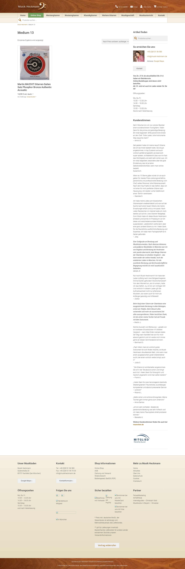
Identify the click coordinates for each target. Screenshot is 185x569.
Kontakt (161, 15)
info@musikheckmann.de (65, 473)
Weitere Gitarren (109, 15)
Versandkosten (31, 97)
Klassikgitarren (90, 15)
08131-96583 (123, 7)
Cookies (136, 478)
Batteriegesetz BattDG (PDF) (105, 478)
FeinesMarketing (139, 495)
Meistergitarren (53, 15)
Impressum (137, 481)
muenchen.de (138, 425)
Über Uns (136, 473)
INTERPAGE (137, 498)
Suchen (21, 20)
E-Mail (136, 7)
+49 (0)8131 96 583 (154, 52)
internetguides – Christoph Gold (145, 500)
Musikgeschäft (127, 15)
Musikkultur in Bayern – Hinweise (145, 503)
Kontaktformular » (66, 481)
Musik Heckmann (22, 24)
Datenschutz (138, 476)
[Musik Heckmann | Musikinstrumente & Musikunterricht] (32, 6)
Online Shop (36, 15)
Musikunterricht (146, 15)
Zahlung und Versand (103, 473)
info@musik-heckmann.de (157, 56)
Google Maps (159, 61)
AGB (96, 471)
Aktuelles (136, 471)
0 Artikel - (162, 7)
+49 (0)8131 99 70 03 (68, 471)
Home (22, 15)
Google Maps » (26, 481)
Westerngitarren (72, 15)
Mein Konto (147, 7)
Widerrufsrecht (100, 476)
